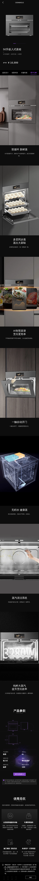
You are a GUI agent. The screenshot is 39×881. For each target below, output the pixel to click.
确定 (30, 877)
